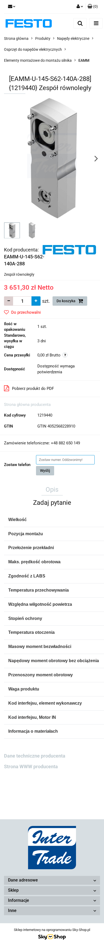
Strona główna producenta (27, 404)
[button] (92, 6)
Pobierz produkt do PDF (33, 388)
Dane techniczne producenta (34, 756)
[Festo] (69, 249)
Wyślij (45, 470)
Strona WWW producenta (31, 766)
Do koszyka (66, 301)
